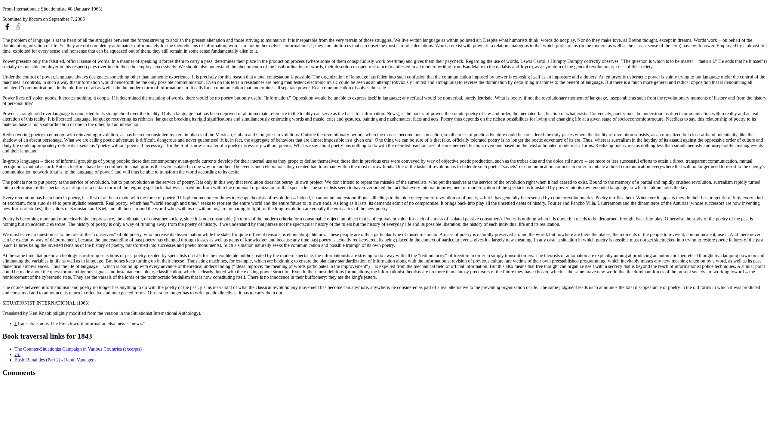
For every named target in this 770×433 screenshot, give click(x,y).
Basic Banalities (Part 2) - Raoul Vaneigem (55, 359)
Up (17, 354)
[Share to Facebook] (7, 29)
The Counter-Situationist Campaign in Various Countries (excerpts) (78, 349)
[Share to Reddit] (18, 29)
